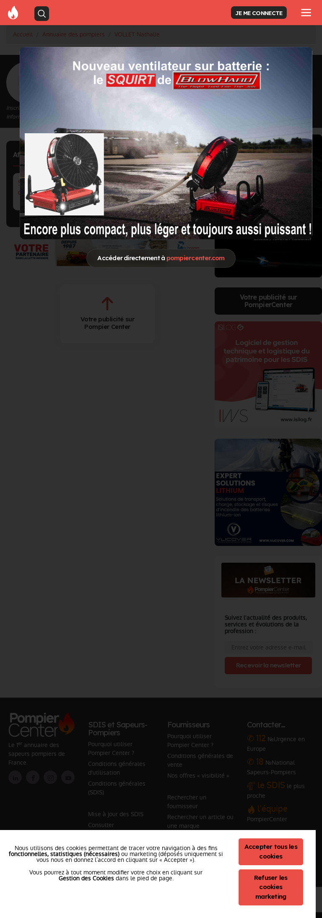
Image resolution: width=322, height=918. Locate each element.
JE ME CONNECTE (258, 12)
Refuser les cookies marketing (271, 887)
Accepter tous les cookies (270, 851)
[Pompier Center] (13, 12)
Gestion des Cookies (86, 878)
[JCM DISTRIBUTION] (166, 143)
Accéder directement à (160, 258)
